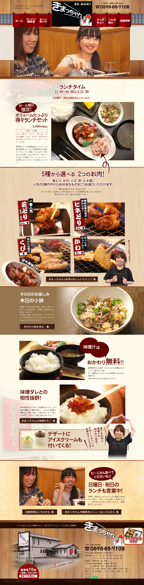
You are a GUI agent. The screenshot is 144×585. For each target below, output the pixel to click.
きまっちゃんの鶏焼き (30, 525)
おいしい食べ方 (44, 525)
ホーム (19, 525)
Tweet (87, 578)
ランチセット (56, 525)
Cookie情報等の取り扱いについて (75, 581)
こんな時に (65, 525)
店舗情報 (73, 525)
